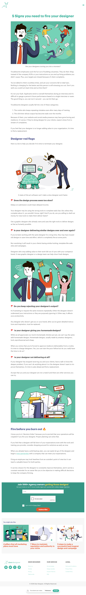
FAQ (48, 574)
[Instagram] (14, 567)
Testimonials (31, 574)
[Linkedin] (19, 567)
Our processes (50, 566)
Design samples (51, 568)
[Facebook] (6, 567)
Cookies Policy (69, 571)
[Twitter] (10, 567)
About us (30, 566)
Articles (30, 568)
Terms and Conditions (71, 566)
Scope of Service (51, 571)
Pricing (30, 571)
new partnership (23, 453)
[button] (83, 5)
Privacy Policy (69, 568)
